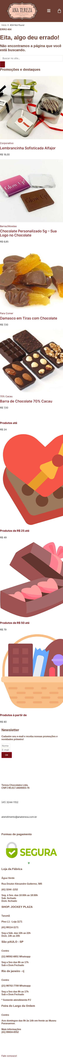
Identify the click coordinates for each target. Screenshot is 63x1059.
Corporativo (6, 143)
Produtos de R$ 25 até (14, 530)
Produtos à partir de (13, 715)
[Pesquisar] (2, 64)
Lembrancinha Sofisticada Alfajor (28, 148)
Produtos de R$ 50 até (14, 623)
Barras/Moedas (8, 226)
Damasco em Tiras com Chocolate (28, 318)
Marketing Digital (32, 1040)
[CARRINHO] (59, 11)
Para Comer (6, 313)
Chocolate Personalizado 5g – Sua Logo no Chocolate (28, 233)
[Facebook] (5, 825)
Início (3, 25)
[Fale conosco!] (5, 1049)
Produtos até (8, 423)
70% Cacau (6, 396)
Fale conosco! (9, 1055)
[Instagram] (13, 825)
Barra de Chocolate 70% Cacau (26, 401)
